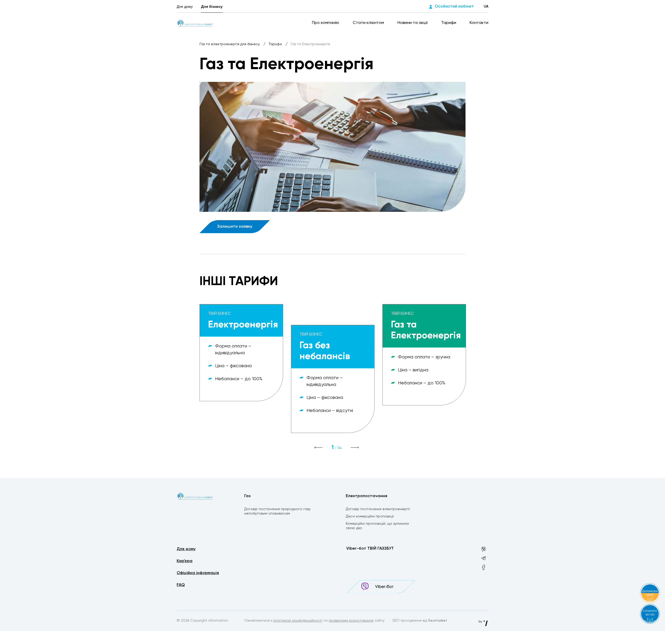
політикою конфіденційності (297, 620)
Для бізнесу (212, 6)
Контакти (479, 23)
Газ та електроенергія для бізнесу (230, 44)
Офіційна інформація (198, 573)
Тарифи (449, 23)
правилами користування (351, 620)
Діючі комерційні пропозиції (370, 516)
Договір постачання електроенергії (378, 509)
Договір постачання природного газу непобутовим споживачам (277, 511)
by (480, 621)
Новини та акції (413, 23)
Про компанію (326, 23)
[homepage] (195, 23)
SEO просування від (419, 620)
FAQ (181, 585)
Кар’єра (184, 561)
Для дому (185, 6)
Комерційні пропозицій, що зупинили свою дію (377, 526)
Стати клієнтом (369, 23)
